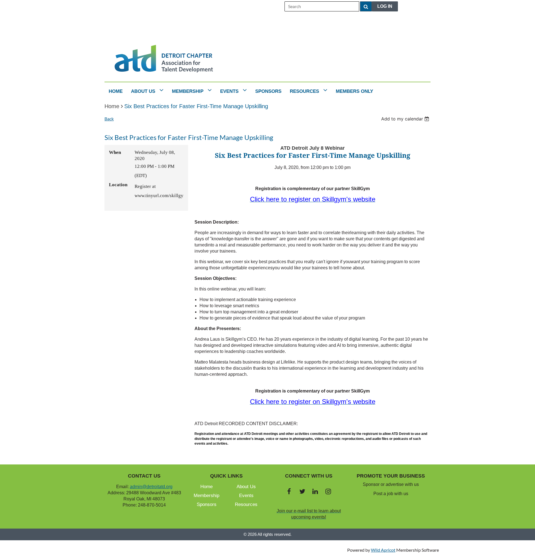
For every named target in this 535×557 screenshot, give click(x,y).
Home (111, 106)
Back (109, 118)
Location (118, 184)
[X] (302, 491)
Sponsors (207, 504)
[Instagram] (328, 491)
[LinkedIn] (315, 491)
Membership (206, 495)
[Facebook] (289, 491)
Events (246, 495)
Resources (246, 504)
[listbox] (406, 118)
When (115, 152)
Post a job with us (390, 493)
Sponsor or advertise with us (391, 484)
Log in (384, 6)
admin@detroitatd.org (151, 486)
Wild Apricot (383, 550)
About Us (246, 486)
